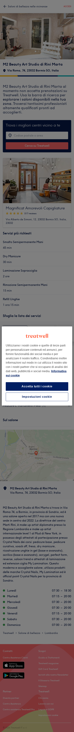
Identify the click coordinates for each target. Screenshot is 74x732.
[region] (37, 366)
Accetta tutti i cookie (37, 386)
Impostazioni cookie (37, 396)
